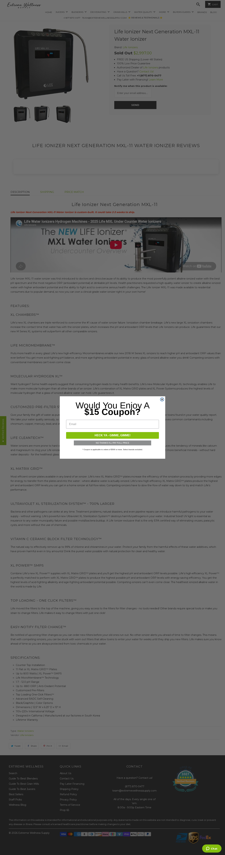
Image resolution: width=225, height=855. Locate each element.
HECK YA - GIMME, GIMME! (112, 435)
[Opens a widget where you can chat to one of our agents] (211, 848)
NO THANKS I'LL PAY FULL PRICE (112, 443)
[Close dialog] (162, 399)
